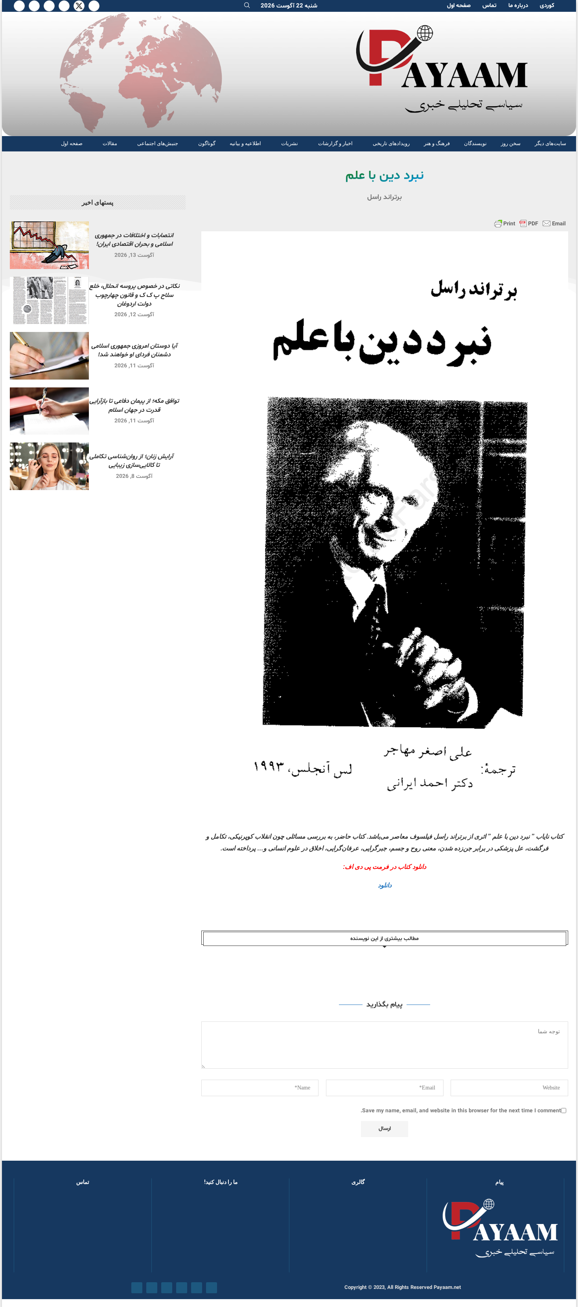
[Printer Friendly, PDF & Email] (530, 223)
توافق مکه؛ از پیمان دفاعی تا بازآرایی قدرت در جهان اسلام (134, 405)
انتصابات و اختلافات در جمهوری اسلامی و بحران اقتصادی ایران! (134, 240)
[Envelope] (136, 1287)
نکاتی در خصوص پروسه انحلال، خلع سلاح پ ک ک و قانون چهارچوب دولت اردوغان (134, 295)
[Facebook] (93, 5)
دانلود (385, 885)
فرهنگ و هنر (437, 143)
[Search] (247, 6)
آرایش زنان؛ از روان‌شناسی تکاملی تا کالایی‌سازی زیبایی (134, 461)
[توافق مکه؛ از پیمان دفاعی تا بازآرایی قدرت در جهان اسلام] (49, 411)
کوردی (547, 6)
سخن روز (511, 143)
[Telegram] (19, 5)
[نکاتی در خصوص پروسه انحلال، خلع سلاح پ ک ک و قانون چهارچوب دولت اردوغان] (49, 300)
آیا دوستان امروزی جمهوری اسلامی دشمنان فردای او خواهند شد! (134, 350)
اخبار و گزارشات (335, 143)
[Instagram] (64, 5)
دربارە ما (518, 6)
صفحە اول (459, 6)
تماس (489, 6)
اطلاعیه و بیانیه (245, 143)
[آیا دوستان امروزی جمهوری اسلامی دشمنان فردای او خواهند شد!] (49, 356)
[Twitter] (79, 5)
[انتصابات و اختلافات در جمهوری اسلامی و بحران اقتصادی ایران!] (49, 245)
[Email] (34, 5)
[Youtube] (49, 5)
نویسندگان (475, 143)
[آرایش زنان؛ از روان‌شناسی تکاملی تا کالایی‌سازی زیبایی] (49, 466)
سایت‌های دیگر (550, 143)
